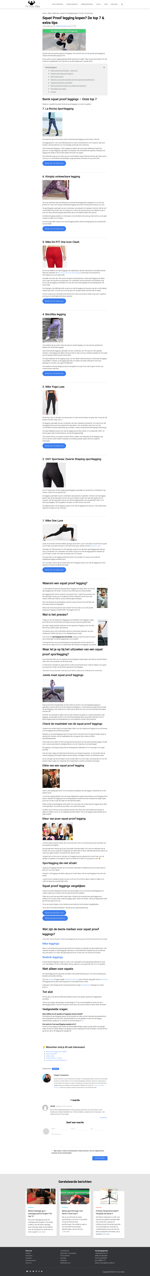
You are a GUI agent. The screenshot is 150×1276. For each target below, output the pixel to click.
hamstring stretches (71, 979)
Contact (28, 1253)
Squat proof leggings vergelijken (61, 83)
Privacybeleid (65, 1256)
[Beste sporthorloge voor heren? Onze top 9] (75, 1198)
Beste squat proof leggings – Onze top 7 (64, 70)
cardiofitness (85, 985)
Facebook (39, 1271)
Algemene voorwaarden (68, 1253)
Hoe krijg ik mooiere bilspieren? (56, 1060)
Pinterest (36, 1271)
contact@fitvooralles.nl (107, 1263)
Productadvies (72, 4)
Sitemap (63, 1258)
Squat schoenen (51, 1054)
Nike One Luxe (95, 546)
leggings (57, 957)
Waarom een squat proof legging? (62, 74)
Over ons (114, 4)
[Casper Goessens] (46, 1078)
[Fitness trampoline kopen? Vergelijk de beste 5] (109, 1199)
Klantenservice (65, 1263)
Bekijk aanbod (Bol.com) (54, 913)
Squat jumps (50, 1056)
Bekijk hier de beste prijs (54, 163)
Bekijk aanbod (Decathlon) (55, 918)
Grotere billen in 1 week (54, 1058)
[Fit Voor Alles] (32, 4)
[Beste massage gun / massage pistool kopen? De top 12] (41, 1198)
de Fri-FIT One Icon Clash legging (69, 273)
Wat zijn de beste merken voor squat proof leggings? (68, 86)
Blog (49, 13)
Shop (106, 4)
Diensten (29, 1258)
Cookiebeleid (64, 1251)
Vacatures (29, 1256)
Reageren (104, 1117)
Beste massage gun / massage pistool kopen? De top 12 (40, 1213)
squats (51, 979)
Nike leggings (50, 943)
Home (44, 13)
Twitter (100, 1085)
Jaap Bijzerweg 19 (101, 1253)
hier (82, 1021)
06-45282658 (102, 1258)
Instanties (63, 1260)
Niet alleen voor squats (58, 89)
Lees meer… (42, 1232)
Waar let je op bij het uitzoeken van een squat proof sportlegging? (73, 80)
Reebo (46, 957)
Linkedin (41, 1271)
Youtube (27, 1271)
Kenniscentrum (87, 4)
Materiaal (55, 13)
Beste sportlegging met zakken (56, 1051)
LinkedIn (95, 1085)
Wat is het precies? (57, 77)
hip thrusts (103, 979)
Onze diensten (57, 4)
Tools (98, 4)
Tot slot (53, 92)
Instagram (56, 1087)
